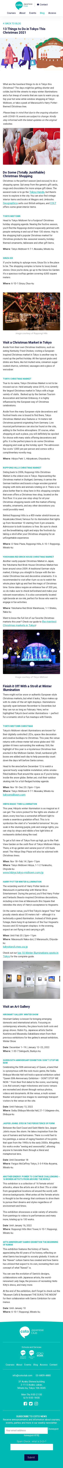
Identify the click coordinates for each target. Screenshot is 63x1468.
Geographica (10, 203)
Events (32, 13)
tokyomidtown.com (14, 794)
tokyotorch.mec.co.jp (15, 946)
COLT (53, 203)
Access (52, 13)
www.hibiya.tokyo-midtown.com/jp (23, 872)
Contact (44, 4)
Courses (11, 13)
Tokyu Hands (37, 191)
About (22, 13)
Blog (42, 13)
